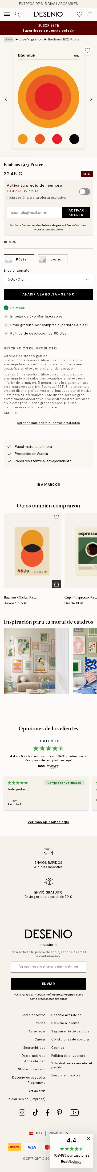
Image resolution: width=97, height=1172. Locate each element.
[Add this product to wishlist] (87, 50)
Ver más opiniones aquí (48, 822)
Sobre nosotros (33, 1015)
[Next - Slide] (91, 99)
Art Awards (37, 1091)
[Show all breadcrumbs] (9, 39)
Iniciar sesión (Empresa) (27, 1099)
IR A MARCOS (48, 484)
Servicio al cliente (65, 1023)
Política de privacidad (56, 225)
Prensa (40, 1023)
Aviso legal (37, 1031)
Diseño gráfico (31, 39)
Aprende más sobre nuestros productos (48, 423)
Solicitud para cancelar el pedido (71, 1065)
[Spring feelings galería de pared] (36, 661)
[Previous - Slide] (5, 99)
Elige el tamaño (16, 270)
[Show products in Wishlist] (79, 14)
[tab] (16, 155)
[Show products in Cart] (90, 14)
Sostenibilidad (34, 1048)
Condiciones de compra (70, 1039)
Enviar (48, 984)
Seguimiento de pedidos (70, 1031)
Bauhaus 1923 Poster (64, 39)
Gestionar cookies (65, 1075)
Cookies (57, 1048)
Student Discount (32, 1069)
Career (40, 1039)
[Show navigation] (7, 14)
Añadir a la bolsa (48, 294)
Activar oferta (76, 212)
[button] (71, 1151)
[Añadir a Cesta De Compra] (56, 584)
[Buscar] (17, 14)
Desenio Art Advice (66, 1015)
